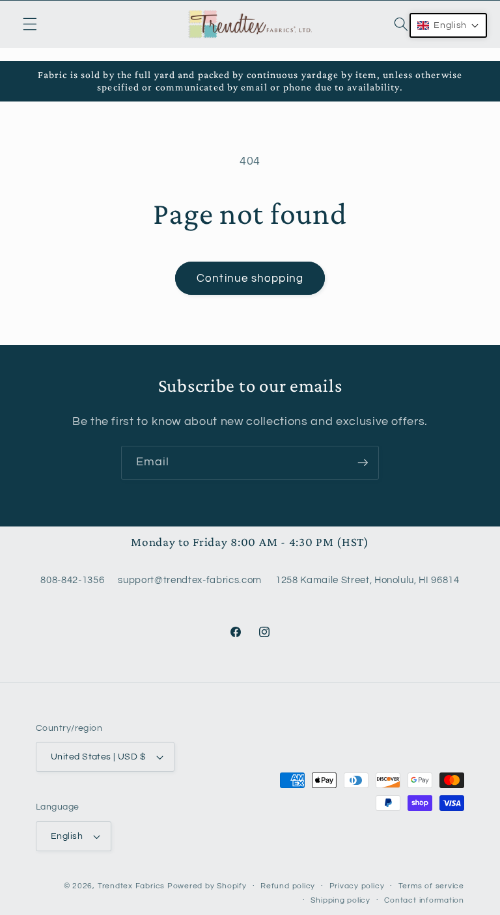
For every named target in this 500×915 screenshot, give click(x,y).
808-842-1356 (72, 580)
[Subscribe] (362, 463)
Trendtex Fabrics (131, 886)
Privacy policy (357, 886)
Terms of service (431, 886)
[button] (30, 24)
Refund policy (287, 886)
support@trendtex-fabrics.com (189, 580)
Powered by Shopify (207, 886)
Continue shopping (250, 278)
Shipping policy (340, 900)
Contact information (424, 900)
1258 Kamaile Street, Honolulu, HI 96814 (367, 580)
